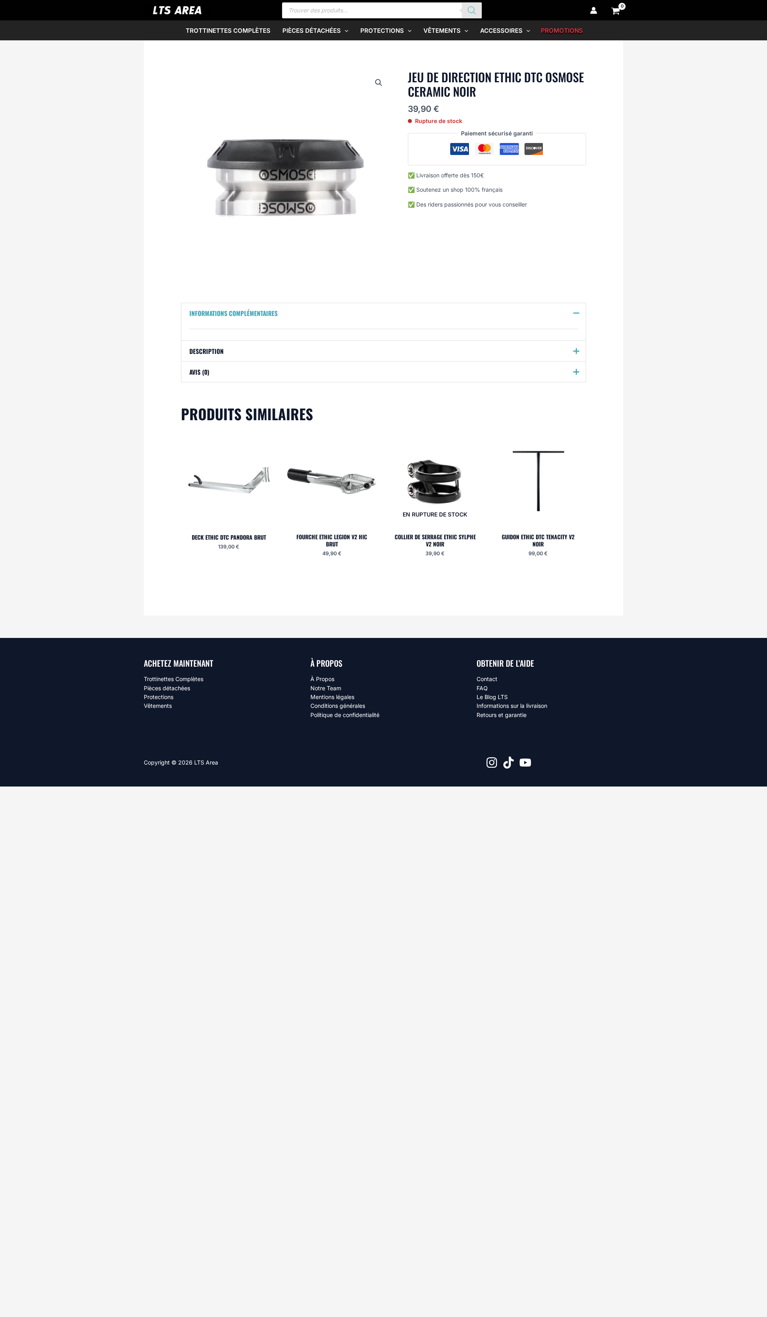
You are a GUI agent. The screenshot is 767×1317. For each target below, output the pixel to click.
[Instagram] (492, 763)
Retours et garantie (502, 714)
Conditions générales (337, 705)
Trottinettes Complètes (173, 678)
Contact (487, 678)
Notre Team (325, 688)
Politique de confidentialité (345, 714)
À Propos (322, 678)
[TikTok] (509, 763)
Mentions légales (332, 696)
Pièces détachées (167, 688)
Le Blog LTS (492, 696)
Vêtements (158, 705)
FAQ (482, 688)
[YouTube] (525, 763)
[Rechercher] (472, 10)
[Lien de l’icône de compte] (593, 10)
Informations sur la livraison (512, 705)
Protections (158, 696)
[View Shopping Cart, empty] (615, 10)
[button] (344, 31)
